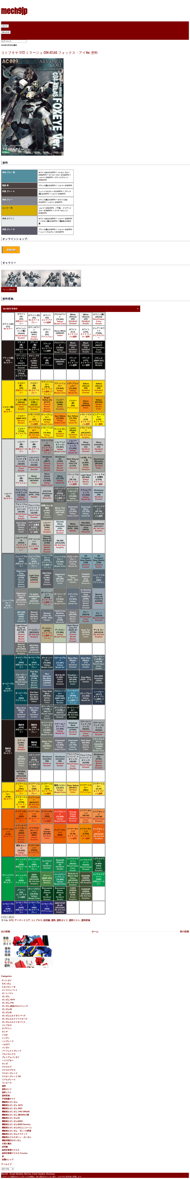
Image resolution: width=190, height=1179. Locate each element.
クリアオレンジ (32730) (99, 816)
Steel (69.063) (21, 761)
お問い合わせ (7, 38)
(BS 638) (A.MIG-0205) (21, 616)
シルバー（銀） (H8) (21, 447)
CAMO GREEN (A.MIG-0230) (73, 893)
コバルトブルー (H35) (21, 907)
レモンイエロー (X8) (34, 419)
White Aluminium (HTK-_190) (73, 527)
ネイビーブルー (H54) (21, 662)
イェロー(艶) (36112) (21, 404)
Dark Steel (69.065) (21, 527)
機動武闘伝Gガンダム (11, 1140)
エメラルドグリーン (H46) (99, 879)
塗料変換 (85, 920)
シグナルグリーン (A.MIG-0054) (99, 864)
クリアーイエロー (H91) (21, 789)
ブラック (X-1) (73, 361)
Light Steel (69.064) (86, 479)
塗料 (53, 920)
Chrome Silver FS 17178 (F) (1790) (47, 544)
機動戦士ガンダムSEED (12, 1121)
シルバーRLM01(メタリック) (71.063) (72, 447)
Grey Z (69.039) (73, 616)
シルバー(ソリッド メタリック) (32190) (34, 463)
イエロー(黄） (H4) (21, 388)
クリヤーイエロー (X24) (47, 789)
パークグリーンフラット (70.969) (60, 879)
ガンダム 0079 (8, 999)
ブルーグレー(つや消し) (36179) (99, 662)
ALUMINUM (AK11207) (98, 527)
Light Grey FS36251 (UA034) (34, 578)
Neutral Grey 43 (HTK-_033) (47, 616)
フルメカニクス (9, 1054)
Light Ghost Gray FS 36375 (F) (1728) (21, 633)
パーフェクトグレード (11, 1051)
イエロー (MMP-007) (21, 419)
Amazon (11, 250)
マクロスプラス (9, 1070)
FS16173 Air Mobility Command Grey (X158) (60, 616)
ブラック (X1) (47, 347)
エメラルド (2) (47, 864)
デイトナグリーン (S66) (34, 864)
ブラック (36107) (98, 347)
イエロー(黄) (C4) (46, 221)
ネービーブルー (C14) (57, 175)
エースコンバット (10, 990)
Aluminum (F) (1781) (60, 463)
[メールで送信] (2, 917)
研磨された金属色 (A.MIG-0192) (47, 511)
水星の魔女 (7, 1143)
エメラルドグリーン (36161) (73, 864)
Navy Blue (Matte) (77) (73, 662)
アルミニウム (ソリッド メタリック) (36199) (21, 511)
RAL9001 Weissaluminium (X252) (85, 527)
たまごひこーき (9, 987)
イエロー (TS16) (21, 432)
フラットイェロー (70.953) (60, 388)
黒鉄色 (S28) (34, 728)
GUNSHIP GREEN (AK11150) (85, 893)
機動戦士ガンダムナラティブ (14, 1134)
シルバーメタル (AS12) (21, 544)
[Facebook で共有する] (10, 917)
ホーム (4, 23)
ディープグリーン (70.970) (34, 893)
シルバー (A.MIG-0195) (47, 527)
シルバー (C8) (44, 177)
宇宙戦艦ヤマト (9, 1099)
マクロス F (7, 1067)
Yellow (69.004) (99, 404)
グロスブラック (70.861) (60, 347)
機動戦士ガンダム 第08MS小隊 (15, 1115)
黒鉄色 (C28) (64, 221)
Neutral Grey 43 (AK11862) (21, 648)
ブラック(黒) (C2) (45, 186)
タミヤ (5, 1031)
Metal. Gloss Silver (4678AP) (34, 479)
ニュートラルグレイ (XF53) (47, 561)
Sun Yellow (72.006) (60, 419)
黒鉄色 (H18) (21, 728)
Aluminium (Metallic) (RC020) (99, 463)
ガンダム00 (7, 1009)
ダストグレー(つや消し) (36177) (47, 712)
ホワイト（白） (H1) (21, 319)
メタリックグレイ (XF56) (60, 494)
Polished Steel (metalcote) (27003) (72, 728)
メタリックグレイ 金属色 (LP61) (34, 527)
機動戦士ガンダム (10, 1102)
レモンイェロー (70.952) (47, 432)
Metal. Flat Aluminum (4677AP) (60, 511)
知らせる (5, 32)
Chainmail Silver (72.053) (72, 511)
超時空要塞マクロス (10, 1150)
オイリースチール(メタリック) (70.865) (73, 494)
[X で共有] (7, 917)
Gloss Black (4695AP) (60, 361)
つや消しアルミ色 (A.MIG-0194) (86, 463)
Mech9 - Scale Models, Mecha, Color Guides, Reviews (28, 1174)
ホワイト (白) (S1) (34, 319)
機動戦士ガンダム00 (11, 1118)
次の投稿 (5, 931)
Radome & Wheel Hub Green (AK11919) (72, 879)
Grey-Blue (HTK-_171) (86, 679)
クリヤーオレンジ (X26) (47, 816)
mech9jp (14, 10)
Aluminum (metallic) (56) (98, 494)
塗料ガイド (62, 920)
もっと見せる (9, 289)
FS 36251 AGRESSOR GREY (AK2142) (34, 598)
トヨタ (5, 1035)
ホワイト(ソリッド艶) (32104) (21, 333)
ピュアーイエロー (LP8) (99, 419)
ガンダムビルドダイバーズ (13, 1015)
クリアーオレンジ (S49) (34, 816)
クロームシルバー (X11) (34, 544)
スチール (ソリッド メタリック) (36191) (85, 728)
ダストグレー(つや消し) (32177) (60, 712)
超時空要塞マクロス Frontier (15, 1153)
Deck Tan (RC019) (85, 633)
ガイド (5, 26)
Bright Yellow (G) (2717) (47, 404)
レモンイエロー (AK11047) (86, 432)
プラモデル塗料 (52, 29)
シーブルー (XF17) (98, 697)
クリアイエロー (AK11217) (34, 802)
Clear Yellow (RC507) (73, 788)
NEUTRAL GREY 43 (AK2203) (34, 648)
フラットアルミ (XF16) (47, 446)
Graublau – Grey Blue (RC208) (73, 679)
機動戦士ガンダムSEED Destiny (16, 1124)
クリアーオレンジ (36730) (86, 816)
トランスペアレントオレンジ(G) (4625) (21, 833)
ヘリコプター (8, 1060)
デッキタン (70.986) (60, 633)
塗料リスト (74, 920)
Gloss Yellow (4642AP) (86, 404)
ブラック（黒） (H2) (21, 347)
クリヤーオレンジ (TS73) (34, 850)
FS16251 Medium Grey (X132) (86, 578)
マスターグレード (10, 1073)
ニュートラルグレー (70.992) (60, 561)
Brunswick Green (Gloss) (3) (47, 893)
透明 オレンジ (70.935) (21, 850)
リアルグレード (9, 1079)
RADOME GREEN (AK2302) (85, 879)
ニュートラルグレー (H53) (21, 561)
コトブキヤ (36, 920)
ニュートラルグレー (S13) (34, 561)
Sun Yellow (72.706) (73, 419)
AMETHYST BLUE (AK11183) (60, 907)
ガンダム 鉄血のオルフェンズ (15, 1006)
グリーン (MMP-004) (47, 879)
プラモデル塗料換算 (34, 29)
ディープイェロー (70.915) (47, 419)
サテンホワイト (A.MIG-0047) (34, 333)
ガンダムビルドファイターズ (14, 1019)
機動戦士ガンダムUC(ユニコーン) (16, 1127)
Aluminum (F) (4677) (47, 463)
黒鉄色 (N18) (34, 744)
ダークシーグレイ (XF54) (47, 598)
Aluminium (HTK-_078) (34, 494)
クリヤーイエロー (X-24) (99, 789)
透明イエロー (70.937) (60, 788)
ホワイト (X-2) (73, 333)
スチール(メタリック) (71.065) (60, 728)
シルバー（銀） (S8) (34, 447)
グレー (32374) (98, 616)
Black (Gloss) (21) (73, 347)
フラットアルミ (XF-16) (73, 479)
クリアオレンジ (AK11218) (99, 834)
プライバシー (7, 35)
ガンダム (6, 996)
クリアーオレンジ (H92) (21, 816)
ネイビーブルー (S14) (34, 662)
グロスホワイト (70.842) (60, 319)
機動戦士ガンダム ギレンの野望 (16, 1131)
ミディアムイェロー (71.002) (73, 388)
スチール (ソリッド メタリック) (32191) (98, 728)
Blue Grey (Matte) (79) (21, 712)
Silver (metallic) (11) (85, 446)
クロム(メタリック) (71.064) (86, 494)
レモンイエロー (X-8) (86, 419)
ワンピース (7, 1083)
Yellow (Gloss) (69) (86, 388)
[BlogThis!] (5, 917)
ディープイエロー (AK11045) (34, 432)
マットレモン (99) (60, 432)
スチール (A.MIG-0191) (21, 744)
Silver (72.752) (60, 479)
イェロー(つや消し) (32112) (34, 404)
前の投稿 (184, 931)
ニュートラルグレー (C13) (48, 191)
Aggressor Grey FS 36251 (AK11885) (21, 598)
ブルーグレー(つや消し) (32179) (21, 679)
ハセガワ (6, 1044)
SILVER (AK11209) (60, 543)
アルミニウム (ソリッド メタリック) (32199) (34, 511)
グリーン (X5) (21, 893)
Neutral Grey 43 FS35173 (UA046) (98, 598)
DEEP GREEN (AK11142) (34, 879)
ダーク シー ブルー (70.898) (47, 662)
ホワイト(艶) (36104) (98, 319)
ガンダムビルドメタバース (13, 1022)
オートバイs (7, 993)
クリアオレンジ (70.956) (60, 816)
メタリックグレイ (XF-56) (99, 511)
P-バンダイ (7, 980)
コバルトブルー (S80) (34, 907)
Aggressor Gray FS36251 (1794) (21, 579)
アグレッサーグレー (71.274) (73, 561)
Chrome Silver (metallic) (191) (60, 527)
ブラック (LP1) (86, 361)
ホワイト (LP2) (86, 333)
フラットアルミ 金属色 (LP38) (99, 479)
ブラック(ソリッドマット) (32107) (21, 362)
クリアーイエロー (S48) (34, 789)
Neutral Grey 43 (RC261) (34, 616)
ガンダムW (7, 1012)
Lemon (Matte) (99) (73, 432)
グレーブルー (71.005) (86, 696)
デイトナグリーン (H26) (21, 864)
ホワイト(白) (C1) (45, 172)
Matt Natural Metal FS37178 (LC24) (73, 463)
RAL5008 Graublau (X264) (98, 679)
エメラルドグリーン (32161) (86, 864)
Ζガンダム (6, 983)
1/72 (11, 920)
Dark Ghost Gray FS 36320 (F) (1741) (72, 633)
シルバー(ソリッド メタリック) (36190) (21, 463)
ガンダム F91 (8, 1003)
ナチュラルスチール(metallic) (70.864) (99, 745)
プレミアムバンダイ (10, 1057)
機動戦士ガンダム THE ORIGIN (15, 1111)
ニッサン (6, 1038)
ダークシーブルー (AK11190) (73, 712)
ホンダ (5, 1063)
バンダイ (6, 1047)
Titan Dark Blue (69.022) (47, 696)
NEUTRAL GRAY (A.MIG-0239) (47, 578)
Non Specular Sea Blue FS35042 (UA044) (47, 679)
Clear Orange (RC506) (47, 833)
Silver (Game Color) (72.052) (47, 479)
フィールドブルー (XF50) (73, 696)
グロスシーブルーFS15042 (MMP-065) (60, 697)
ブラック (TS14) (21, 374)
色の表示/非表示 (10, 309)
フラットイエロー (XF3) (47, 388)
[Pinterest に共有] (13, 917)
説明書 (46, 920)
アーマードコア (22, 920)
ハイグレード (8, 1041)
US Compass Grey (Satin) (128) (85, 561)
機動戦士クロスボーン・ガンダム (16, 1137)
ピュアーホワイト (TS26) (99, 333)
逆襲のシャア (8, 1159)
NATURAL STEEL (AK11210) (21, 776)
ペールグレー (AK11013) (34, 633)
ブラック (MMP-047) (99, 361)
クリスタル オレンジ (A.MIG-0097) (34, 834)
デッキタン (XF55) (47, 633)
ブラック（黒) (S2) (34, 347)
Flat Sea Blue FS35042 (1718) (34, 679)
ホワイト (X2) (47, 319)
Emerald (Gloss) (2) (60, 864)
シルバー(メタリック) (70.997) (60, 447)
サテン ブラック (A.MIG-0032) (34, 362)
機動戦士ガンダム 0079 (12, 1105)
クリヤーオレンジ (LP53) (86, 834)
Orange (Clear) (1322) (73, 816)
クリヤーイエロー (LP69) (21, 802)
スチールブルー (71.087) (60, 662)
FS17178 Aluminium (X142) (47, 494)
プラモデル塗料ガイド (12, 29)
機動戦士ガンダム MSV (12, 1108)
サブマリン (7, 1028)
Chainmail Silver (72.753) (86, 511)
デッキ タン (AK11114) (98, 633)
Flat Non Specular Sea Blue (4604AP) (34, 696)
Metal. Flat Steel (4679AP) (47, 744)
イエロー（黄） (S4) (34, 388)
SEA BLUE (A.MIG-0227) (60, 679)
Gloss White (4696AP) (60, 333)
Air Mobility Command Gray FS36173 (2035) (85, 599)
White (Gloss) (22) (73, 318)
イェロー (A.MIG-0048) (60, 404)
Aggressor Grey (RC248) (60, 578)
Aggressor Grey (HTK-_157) (73, 578)
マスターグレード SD (11, 1076)
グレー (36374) (85, 616)
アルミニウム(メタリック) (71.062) (21, 494)
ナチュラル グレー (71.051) (73, 599)
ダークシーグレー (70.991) (60, 599)
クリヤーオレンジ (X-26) (73, 834)
